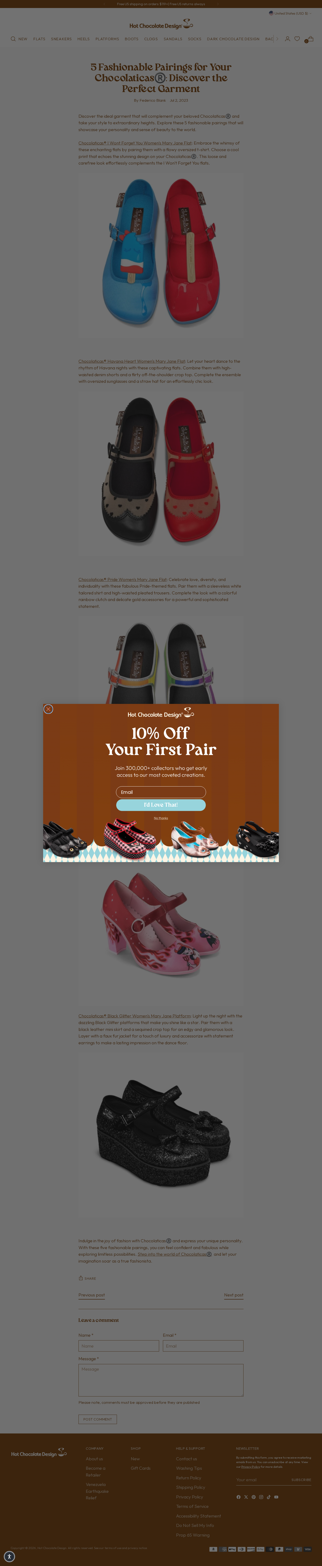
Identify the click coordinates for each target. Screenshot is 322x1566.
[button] (9, 1556)
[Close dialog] (48, 709)
